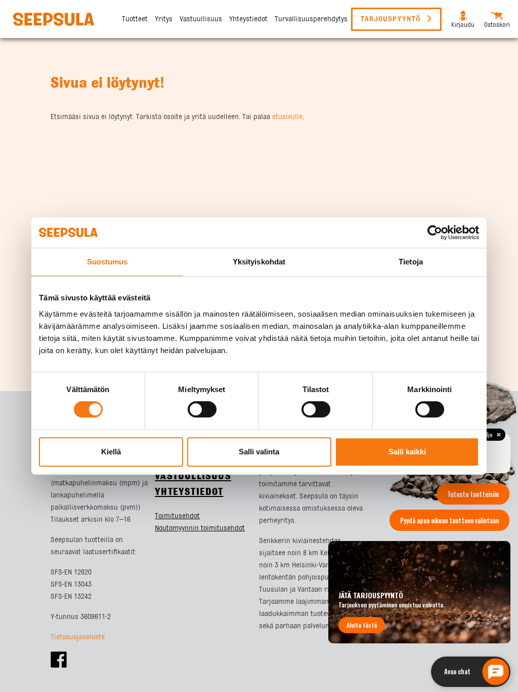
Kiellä (111, 451)
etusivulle (287, 117)
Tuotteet (135, 19)
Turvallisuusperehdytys (311, 19)
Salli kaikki (407, 451)
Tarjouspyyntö (392, 19)
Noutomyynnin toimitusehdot (200, 528)
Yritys (163, 19)
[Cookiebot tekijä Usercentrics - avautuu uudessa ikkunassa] (435, 232)
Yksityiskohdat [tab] (259, 261)
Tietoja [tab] (411, 261)
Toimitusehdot (177, 516)
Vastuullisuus (201, 19)
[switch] (202, 409)
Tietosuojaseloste (78, 637)
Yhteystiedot (248, 19)
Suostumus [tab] (107, 261)
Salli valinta (259, 451)
